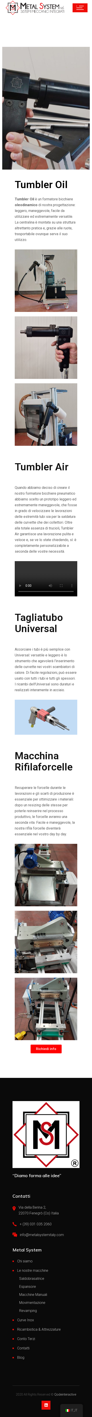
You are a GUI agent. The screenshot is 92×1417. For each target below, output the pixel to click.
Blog (20, 1357)
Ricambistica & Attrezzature (39, 1329)
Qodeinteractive (65, 1394)
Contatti (23, 1348)
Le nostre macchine (32, 1270)
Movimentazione (32, 1303)
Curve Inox (25, 1320)
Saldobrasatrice (31, 1278)
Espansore (27, 1286)
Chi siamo (25, 1261)
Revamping (28, 1311)
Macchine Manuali (33, 1295)
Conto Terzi (26, 1339)
